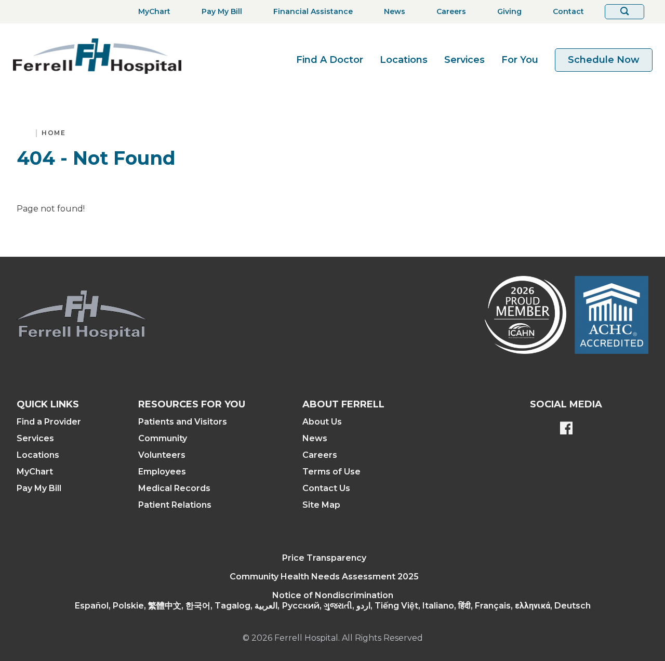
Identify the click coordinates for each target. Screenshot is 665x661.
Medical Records (174, 488)
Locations (404, 59)
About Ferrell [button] (343, 404)
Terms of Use (331, 472)
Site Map (321, 505)
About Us (322, 422)
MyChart (35, 472)
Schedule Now (604, 59)
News (314, 438)
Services (464, 59)
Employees (162, 472)
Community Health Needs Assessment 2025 (324, 576)
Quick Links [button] (48, 404)
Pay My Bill (39, 488)
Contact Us (326, 488)
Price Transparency (324, 558)
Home (53, 133)
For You (519, 59)
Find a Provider (49, 422)
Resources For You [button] (191, 404)
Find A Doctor (329, 59)
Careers (319, 455)
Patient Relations (174, 505)
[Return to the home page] (97, 56)
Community (162, 438)
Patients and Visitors (182, 422)
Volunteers (161, 455)
